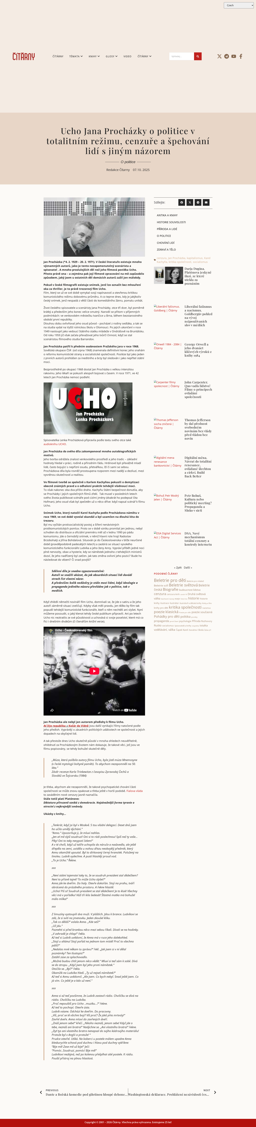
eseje (177, 598)
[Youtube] (233, 56)
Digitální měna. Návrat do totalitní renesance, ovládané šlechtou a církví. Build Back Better (198, 466)
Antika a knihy (167, 215)
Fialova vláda (135, 791)
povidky (194, 617)
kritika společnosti (180, 262)
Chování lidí (165, 243)
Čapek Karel (182, 629)
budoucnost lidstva (189, 589)
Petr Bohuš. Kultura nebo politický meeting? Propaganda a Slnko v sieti (198, 502)
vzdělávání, (161, 629)
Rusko (157, 625)
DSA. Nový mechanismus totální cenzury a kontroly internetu (198, 538)
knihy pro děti (161, 607)
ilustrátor (174, 603)
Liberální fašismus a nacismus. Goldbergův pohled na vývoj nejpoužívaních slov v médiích (198, 315)
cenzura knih (173, 594)
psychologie (185, 621)
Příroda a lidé (167, 229)
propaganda (161, 621)
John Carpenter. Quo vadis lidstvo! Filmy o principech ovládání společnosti (198, 389)
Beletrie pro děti (170, 580)
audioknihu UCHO (55, 444)
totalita (204, 625)
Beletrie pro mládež (195, 581)
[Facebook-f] (240, 56)
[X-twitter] (219, 56)
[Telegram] (226, 56)
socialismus (200, 262)
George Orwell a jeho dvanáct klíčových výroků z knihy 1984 (198, 349)
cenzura (162, 258)
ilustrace (164, 603)
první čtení (174, 621)
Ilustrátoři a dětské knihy (190, 603)
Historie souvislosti (171, 222)
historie (193, 598)
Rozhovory (206, 621)
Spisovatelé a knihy (183, 625)
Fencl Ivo (184, 599)
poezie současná (202, 612)
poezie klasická (166, 611)
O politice (128, 162)
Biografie (170, 589)
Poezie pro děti (185, 612)
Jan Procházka (176, 258)
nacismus (206, 608)
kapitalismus (195, 258)
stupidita (195, 626)
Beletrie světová (183, 585)
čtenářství (193, 630)
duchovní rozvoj (167, 599)
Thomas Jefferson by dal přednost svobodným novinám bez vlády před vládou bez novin (198, 429)
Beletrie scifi (161, 585)
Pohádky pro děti (167, 616)
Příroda (196, 621)
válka (171, 630)
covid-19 (183, 594)
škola (201, 629)
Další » (188, 567)
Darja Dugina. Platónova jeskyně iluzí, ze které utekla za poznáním (198, 275)
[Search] (198, 56)
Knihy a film (207, 603)
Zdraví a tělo (166, 249)
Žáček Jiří (207, 630)
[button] (181, 202)
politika (185, 616)
